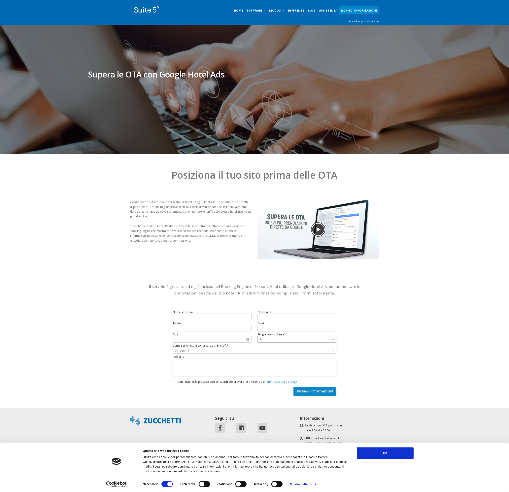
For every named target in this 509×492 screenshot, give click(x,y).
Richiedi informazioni (315, 391)
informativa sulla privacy (281, 382)
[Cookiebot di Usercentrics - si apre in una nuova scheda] (116, 484)
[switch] (204, 484)
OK (385, 453)
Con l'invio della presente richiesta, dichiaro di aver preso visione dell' (237, 382)
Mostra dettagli (300, 484)
